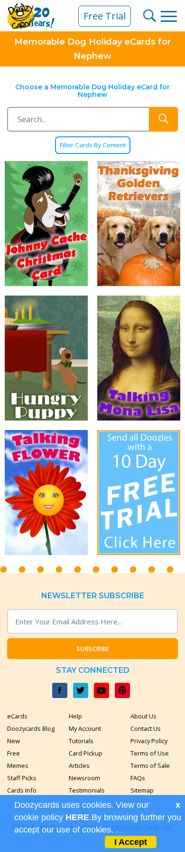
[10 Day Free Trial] (138, 492)
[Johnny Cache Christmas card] (46, 223)
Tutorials (81, 741)
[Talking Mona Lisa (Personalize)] (138, 358)
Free (13, 753)
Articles (79, 765)
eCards (17, 716)
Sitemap (142, 790)
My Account (85, 728)
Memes (17, 765)
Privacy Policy (148, 741)
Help (75, 716)
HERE (77, 817)
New (13, 741)
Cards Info (22, 790)
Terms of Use (149, 753)
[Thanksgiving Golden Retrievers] (138, 223)
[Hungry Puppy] (46, 358)
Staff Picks (22, 778)
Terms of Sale (150, 765)
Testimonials (87, 790)
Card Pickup (85, 753)
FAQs (137, 778)
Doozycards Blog (31, 728)
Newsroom (84, 778)
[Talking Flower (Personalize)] (46, 492)
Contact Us (145, 728)
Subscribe (92, 648)
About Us (143, 716)
